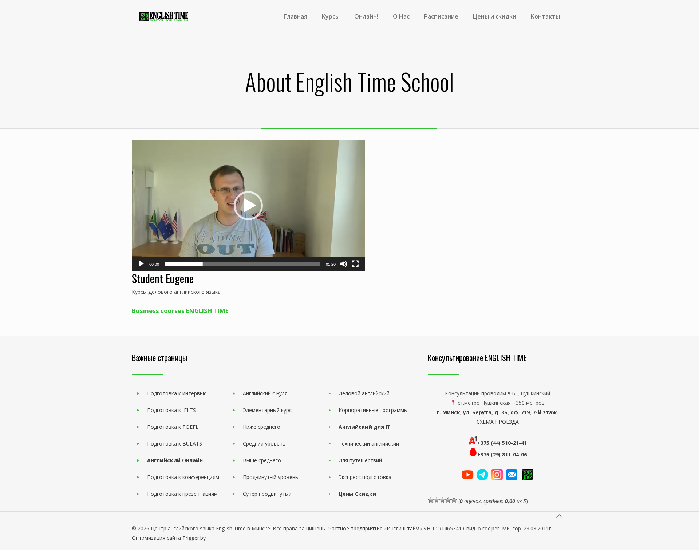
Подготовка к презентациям (182, 493)
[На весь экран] (355, 264)
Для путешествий (360, 460)
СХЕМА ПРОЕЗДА (498, 421)
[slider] (242, 264)
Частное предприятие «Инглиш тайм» (375, 528)
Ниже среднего (261, 426)
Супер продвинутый (267, 493)
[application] (248, 205)
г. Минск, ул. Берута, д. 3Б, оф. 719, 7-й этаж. (497, 412)
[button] (248, 205)
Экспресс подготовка (365, 477)
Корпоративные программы (373, 410)
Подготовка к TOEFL (172, 426)
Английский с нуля (265, 393)
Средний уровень (264, 443)
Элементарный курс (267, 410)
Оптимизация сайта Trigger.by (169, 537)
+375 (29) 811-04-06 (502, 454)
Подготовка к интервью (177, 393)
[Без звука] (343, 264)
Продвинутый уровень (270, 477)
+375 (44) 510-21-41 (502, 442)
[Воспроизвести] (141, 264)
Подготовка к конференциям (183, 477)
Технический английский (369, 443)
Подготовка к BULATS (174, 443)
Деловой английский (364, 393)
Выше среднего (262, 460)
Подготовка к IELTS (171, 410)
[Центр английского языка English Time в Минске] (163, 16)
